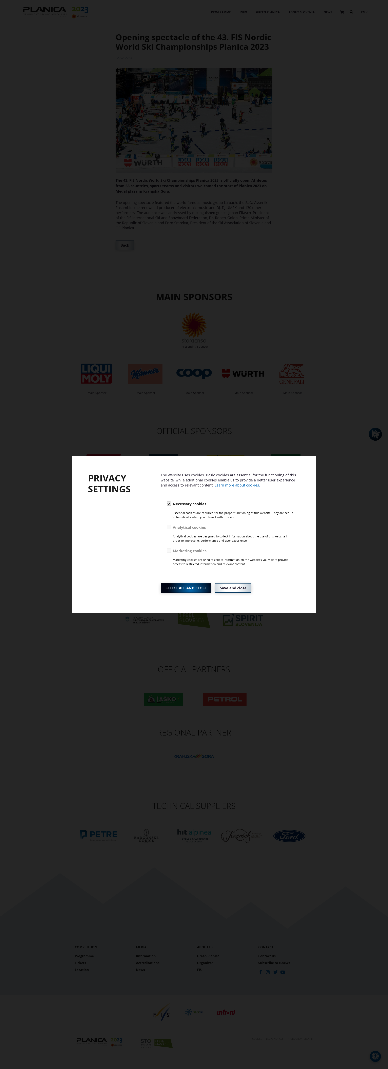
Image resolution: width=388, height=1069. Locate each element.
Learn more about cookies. (237, 485)
